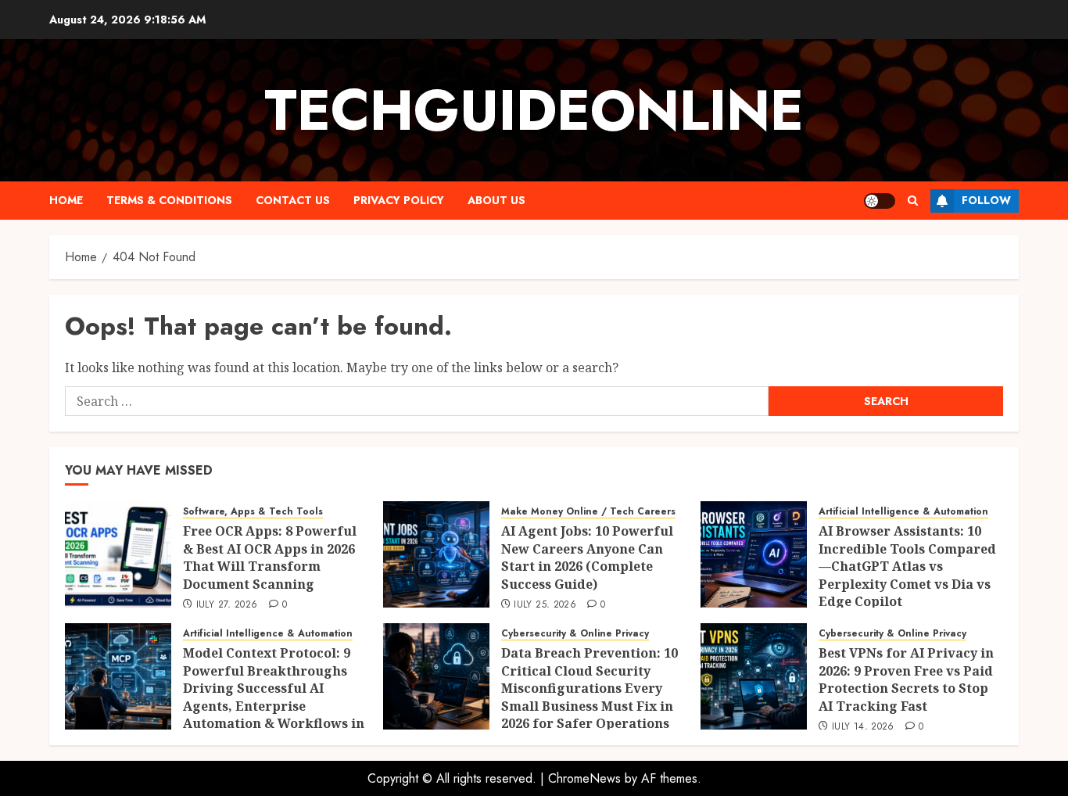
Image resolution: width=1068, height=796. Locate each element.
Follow (986, 200)
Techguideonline (534, 110)
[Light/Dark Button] (879, 201)
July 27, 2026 (227, 605)
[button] (913, 200)
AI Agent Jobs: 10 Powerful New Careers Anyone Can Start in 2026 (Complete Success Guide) (587, 557)
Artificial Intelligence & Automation (903, 511)
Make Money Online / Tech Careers (588, 511)
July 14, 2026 (863, 727)
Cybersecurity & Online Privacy (575, 633)
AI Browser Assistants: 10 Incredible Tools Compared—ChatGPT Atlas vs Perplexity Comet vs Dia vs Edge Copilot (907, 566)
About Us (496, 200)
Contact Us (293, 200)
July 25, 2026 (545, 605)
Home (66, 200)
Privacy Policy (398, 200)
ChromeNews (584, 778)
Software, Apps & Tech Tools (253, 511)
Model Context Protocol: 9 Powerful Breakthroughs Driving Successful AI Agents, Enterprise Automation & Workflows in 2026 (273, 696)
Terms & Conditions (169, 200)
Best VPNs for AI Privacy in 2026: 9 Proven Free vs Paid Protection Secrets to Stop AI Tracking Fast (906, 679)
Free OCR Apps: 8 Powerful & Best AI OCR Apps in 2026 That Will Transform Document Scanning (270, 557)
